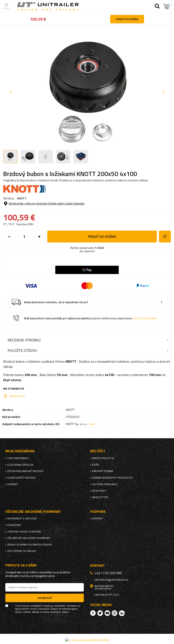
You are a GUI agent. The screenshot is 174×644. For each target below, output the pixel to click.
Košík (95, 465)
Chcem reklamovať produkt (25, 471)
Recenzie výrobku (24, 340)
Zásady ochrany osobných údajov (29, 544)
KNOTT (22, 198)
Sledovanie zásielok (20, 465)
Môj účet (97, 451)
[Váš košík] (166, 6)
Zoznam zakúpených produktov (112, 477)
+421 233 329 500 (145, 318)
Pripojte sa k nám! (20, 565)
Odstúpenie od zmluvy (21, 551)
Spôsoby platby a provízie (24, 531)
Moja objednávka (20, 451)
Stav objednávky (18, 458)
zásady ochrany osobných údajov (50, 611)
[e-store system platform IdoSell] (87, 640)
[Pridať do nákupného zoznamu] (165, 236)
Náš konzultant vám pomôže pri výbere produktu (90, 318)
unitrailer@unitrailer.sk (111, 580)
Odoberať (45, 598)
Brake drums (17, 396)
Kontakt (12, 484)
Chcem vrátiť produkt (21, 477)
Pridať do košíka (102, 236)
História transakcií (104, 484)
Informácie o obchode (22, 518)
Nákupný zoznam (102, 471)
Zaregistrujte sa (103, 458)
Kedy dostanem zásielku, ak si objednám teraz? (56, 302)
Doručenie (14, 525)
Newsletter (100, 497)
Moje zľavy (99, 490)
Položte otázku (22, 350)
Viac (91, 424)
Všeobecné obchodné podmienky (28, 538)
